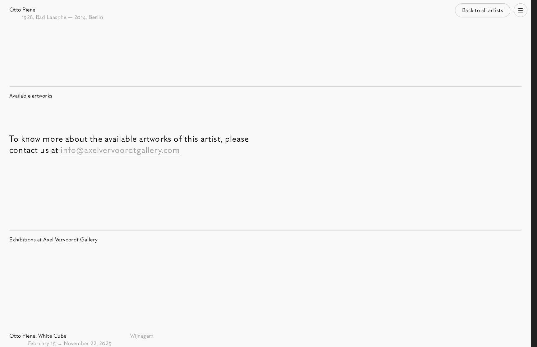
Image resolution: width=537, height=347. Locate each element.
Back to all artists (482, 10)
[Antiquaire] (534, 173)
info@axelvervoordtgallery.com (120, 150)
